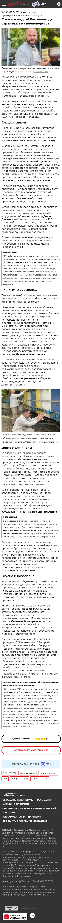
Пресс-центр (43, 799)
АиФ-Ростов (41, 71)
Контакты (8, 812)
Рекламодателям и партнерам (22, 816)
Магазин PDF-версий (15, 804)
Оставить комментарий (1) (31, 750)
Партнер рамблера (28, 908)
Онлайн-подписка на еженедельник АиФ (29, 808)
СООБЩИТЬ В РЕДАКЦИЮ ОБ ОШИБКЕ (24, 821)
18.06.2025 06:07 (10, 12)
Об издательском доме (17, 799)
